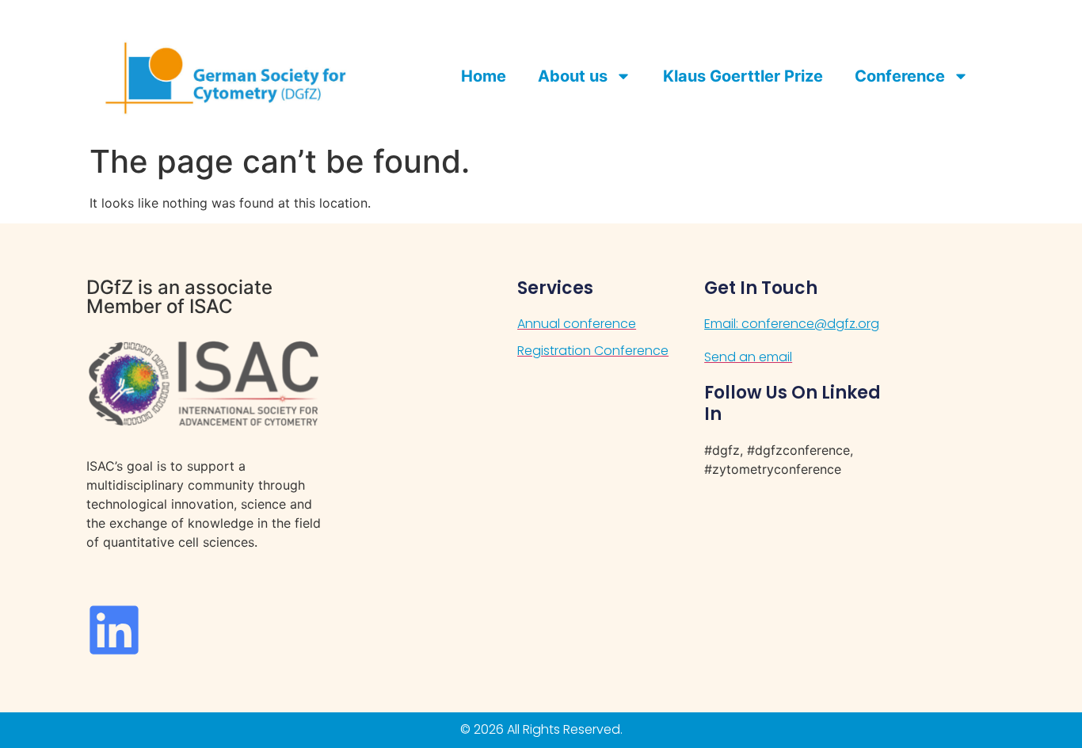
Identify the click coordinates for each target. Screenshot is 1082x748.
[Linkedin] (114, 630)
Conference (900, 76)
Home (483, 76)
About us (573, 76)
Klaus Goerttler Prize (743, 76)
